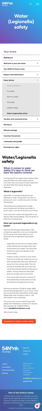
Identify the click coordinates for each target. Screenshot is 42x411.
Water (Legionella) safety (17, 113)
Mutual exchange (10, 130)
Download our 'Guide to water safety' (19, 321)
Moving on (8, 125)
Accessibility (6, 367)
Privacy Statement (8, 370)
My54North (8, 58)
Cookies (4, 364)
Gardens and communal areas (15, 119)
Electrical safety (12, 97)
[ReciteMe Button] (39, 404)
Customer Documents (12, 136)
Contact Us (26, 351)
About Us (26, 348)
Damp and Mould (13, 86)
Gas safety (11, 102)
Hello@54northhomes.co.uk (32, 378)
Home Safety (9, 80)
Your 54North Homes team (14, 69)
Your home (10, 51)
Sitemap (5, 373)
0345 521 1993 (27, 381)
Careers (25, 354)
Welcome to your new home (15, 63)
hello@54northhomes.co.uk (19, 308)
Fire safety (10, 91)
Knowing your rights (11, 147)
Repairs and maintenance (14, 75)
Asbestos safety (12, 108)
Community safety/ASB (13, 141)
